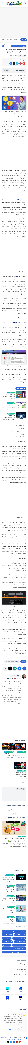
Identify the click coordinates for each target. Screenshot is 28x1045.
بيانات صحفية (8, 941)
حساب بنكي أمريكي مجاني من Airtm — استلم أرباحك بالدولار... (8, 407)
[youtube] (20, 1042)
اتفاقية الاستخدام (21, 969)
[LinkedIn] (17, 679)
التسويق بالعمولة (21, 934)
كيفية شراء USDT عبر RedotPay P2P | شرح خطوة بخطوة (10, 39)
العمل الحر (7, 938)
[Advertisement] (14, 22)
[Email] (8, 679)
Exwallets (17, 276)
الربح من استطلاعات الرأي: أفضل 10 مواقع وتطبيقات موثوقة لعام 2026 (9, 921)
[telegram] (11, 1042)
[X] (14, 63)
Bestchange (20, 121)
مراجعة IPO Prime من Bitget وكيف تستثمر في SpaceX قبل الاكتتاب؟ (8, 900)
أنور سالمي (20, 55)
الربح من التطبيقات (20, 938)
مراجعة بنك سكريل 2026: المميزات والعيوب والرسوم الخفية (8, 396)
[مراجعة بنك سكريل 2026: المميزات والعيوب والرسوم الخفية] (21, 394)
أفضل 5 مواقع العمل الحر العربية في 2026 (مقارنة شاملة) (9, 889)
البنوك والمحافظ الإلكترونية (18, 46)
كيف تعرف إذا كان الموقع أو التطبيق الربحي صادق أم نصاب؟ (8, 910)
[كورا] (20, 63)
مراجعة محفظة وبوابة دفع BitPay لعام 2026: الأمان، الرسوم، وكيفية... (8, 417)
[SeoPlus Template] (27, 1038)
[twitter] (8, 1042)
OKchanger (14, 322)
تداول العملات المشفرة (19, 945)
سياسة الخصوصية (21, 966)
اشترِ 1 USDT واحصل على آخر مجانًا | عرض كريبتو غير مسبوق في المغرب (8, 879)
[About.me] (20, 679)
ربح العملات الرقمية (20, 948)
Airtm (18, 200)
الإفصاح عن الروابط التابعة (19, 974)
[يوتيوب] (23, 63)
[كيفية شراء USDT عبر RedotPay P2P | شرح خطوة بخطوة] (8, 746)
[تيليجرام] (17, 63)
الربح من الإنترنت (8, 934)
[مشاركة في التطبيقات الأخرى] (5, 668)
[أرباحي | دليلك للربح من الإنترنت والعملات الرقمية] (14, 3)
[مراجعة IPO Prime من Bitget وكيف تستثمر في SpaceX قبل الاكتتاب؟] (21, 898)
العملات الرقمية (21, 941)
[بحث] (3, 3)
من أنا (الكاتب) (22, 964)
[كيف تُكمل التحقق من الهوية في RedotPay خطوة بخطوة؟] (20, 765)
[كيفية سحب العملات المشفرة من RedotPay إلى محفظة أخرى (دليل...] (20, 746)
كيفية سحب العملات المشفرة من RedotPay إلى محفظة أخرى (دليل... (20, 757)
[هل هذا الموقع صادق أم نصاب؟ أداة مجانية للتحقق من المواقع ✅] (14, 828)
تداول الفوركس (6, 945)
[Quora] (15, 679)
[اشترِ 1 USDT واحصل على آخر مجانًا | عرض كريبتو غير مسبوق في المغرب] (21, 877)
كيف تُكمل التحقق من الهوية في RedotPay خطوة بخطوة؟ (20, 774)
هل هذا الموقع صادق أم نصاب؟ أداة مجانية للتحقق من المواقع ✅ (15, 840)
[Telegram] (10, 679)
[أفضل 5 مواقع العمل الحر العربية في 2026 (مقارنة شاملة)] (21, 887)
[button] (19, 668)
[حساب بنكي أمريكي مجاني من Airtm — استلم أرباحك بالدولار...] (21, 405)
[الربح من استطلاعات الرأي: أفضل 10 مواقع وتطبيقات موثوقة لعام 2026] (21, 919)
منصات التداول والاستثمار (19, 952)
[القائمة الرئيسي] (25, 3)
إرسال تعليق (20, 789)
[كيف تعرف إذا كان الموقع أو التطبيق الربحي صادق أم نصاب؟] (21, 908)
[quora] (17, 1042)
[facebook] (14, 1042)
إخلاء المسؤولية (22, 972)
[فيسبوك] (10, 63)
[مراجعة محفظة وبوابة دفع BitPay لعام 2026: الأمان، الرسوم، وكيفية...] (21, 415)
